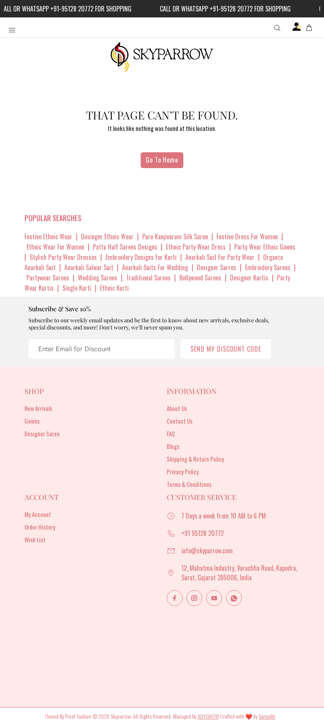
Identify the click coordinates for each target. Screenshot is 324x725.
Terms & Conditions (189, 484)
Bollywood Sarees (200, 277)
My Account (37, 514)
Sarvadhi (267, 716)
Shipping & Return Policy (195, 458)
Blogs (173, 446)
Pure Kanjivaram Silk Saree (175, 236)
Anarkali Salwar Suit (88, 267)
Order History (39, 526)
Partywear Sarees (47, 277)
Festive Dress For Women (247, 236)
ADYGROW (208, 716)
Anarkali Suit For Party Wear (219, 257)
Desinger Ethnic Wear (107, 236)
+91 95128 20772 (202, 533)
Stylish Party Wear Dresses (63, 257)
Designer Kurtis (249, 277)
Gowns (32, 420)
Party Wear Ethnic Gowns (264, 247)
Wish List (34, 539)
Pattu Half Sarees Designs (125, 247)
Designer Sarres (216, 267)
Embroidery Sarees (267, 267)
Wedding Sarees (97, 277)
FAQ (171, 433)
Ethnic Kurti (114, 288)
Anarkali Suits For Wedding (155, 267)
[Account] (297, 26)
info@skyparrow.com (207, 550)
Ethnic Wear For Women (55, 247)
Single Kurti (76, 288)
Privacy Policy (183, 471)
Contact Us (179, 420)
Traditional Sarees (148, 277)
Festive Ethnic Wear (48, 236)
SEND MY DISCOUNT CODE (225, 349)
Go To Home (162, 160)
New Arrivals (38, 408)
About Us (177, 408)
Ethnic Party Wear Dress (196, 247)
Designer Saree (42, 433)
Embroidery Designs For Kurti (141, 257)
